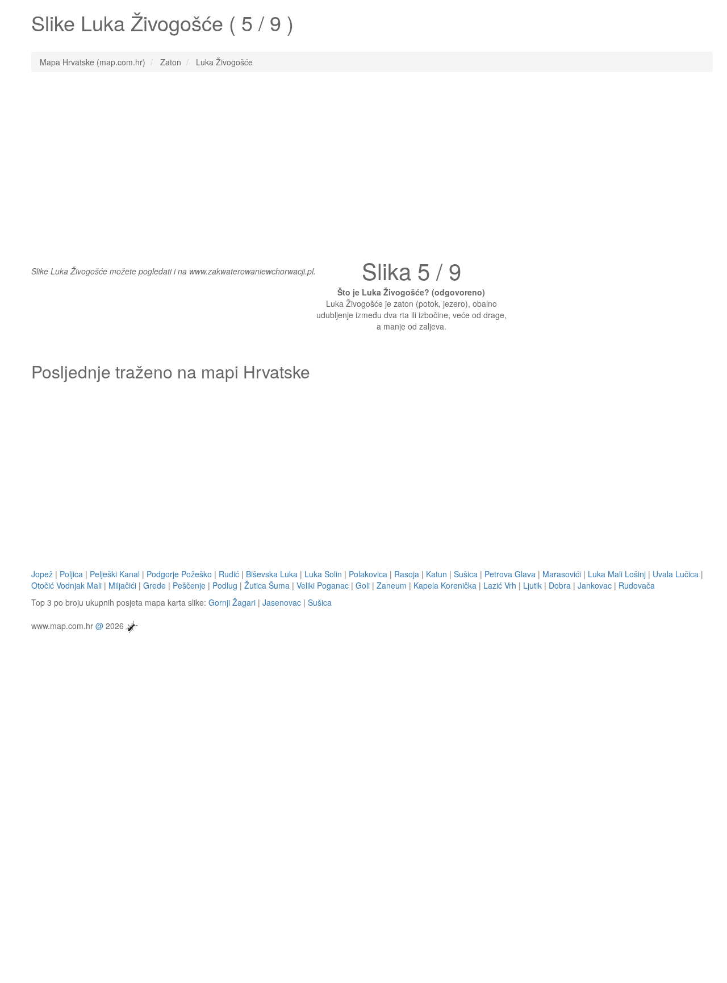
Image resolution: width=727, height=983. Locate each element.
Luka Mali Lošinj (617, 574)
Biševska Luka (272, 574)
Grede (154, 585)
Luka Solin (323, 574)
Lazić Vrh (499, 585)
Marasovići (561, 574)
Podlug (224, 585)
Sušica (466, 574)
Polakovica (368, 574)
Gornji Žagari (232, 602)
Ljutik (532, 585)
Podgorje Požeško (179, 574)
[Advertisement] (363, 163)
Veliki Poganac (322, 585)
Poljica (71, 574)
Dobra (560, 585)
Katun (436, 574)
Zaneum (392, 585)
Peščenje (189, 585)
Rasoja (406, 574)
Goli (363, 585)
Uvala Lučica (676, 574)
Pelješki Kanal (115, 574)
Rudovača (637, 585)
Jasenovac (281, 602)
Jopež (42, 574)
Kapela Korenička (445, 585)
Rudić (229, 574)
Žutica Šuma (267, 585)
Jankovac (595, 585)
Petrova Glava (510, 574)
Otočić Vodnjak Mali (66, 585)
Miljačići (122, 585)
